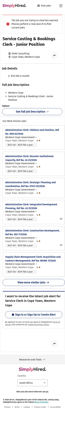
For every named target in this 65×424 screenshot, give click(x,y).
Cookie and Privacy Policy (38, 325)
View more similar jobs (32, 282)
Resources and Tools (30, 359)
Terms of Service (41, 402)
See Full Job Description (30, 111)
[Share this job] (54, 55)
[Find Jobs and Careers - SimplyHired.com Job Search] (14, 6)
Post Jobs (46, 5)
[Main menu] (61, 6)
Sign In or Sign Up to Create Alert (35, 314)
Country (21, 375)
